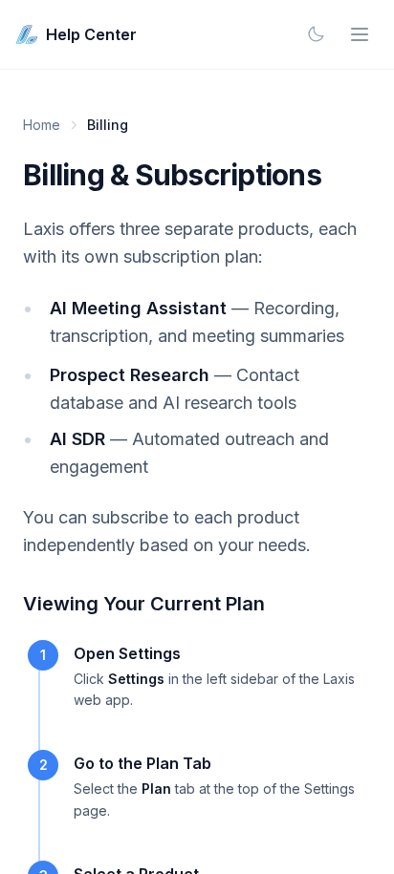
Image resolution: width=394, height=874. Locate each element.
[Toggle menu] (359, 34)
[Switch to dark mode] (315, 34)
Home (41, 125)
